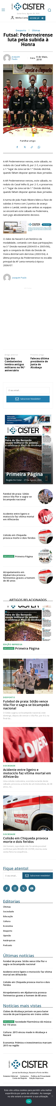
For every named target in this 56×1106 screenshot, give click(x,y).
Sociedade (9, 766)
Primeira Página (24, 474)
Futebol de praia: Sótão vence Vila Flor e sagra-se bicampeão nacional (17, 496)
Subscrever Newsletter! (30, 399)
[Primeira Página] (28, 449)
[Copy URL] (31, 147)
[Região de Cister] (27, 7)
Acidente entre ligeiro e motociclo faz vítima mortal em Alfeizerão (18, 516)
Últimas (36, 30)
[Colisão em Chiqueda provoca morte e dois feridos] (45, 536)
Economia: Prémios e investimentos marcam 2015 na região (27, 1044)
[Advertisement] (28, 318)
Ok (28, 1101)
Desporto (21, 30)
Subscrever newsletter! (40, 875)
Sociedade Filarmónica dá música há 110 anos (27, 1023)
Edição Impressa (12, 644)
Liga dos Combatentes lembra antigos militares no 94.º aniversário (15, 364)
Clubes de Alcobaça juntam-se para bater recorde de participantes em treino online (26, 1013)
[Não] (52, 1096)
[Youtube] (31, 888)
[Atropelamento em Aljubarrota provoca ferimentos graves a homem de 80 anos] (45, 576)
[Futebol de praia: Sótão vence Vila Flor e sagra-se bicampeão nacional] (45, 496)
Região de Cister (14, 480)
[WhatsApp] (39, 147)
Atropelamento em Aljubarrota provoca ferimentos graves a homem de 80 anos (19, 576)
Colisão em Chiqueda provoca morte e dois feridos (19, 536)
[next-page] (47, 419)
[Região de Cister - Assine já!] (28, 227)
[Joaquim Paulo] (7, 58)
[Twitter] (24, 147)
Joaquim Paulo (16, 58)
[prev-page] (42, 419)
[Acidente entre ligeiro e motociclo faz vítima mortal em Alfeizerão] (45, 516)
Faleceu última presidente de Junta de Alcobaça (39, 363)
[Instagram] (15, 888)
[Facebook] (17, 147)
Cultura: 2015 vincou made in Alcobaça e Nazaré (25, 1034)
